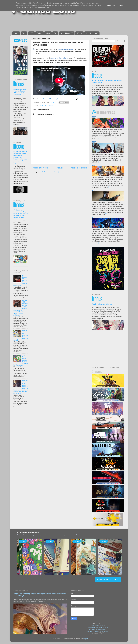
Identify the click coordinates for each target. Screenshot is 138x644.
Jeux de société (92, 33)
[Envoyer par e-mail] (60, 102)
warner (51, 105)
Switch (39, 33)
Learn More (111, 5)
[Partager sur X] (64, 102)
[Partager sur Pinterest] (68, 102)
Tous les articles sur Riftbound (102, 304)
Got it (120, 5)
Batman (41, 105)
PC (55, 33)
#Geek (79, 33)
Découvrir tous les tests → (108, 579)
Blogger (85, 638)
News (16, 33)
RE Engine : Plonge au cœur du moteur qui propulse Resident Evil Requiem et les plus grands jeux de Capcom (20, 157)
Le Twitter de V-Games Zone (97, 626)
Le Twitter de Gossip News (97, 629)
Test (24, 33)
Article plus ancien (79, 168)
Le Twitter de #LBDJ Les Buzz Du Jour (97, 628)
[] (99, 139)
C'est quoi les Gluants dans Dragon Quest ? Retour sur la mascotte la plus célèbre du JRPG (20, 213)
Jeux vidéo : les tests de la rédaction (97, 631)
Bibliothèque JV (66, 33)
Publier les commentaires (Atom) (52, 172)
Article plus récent (40, 168)
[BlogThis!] (62, 102)
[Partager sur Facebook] (66, 102)
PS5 (31, 33)
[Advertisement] (64, 23)
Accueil (60, 168)
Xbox (48, 33)
